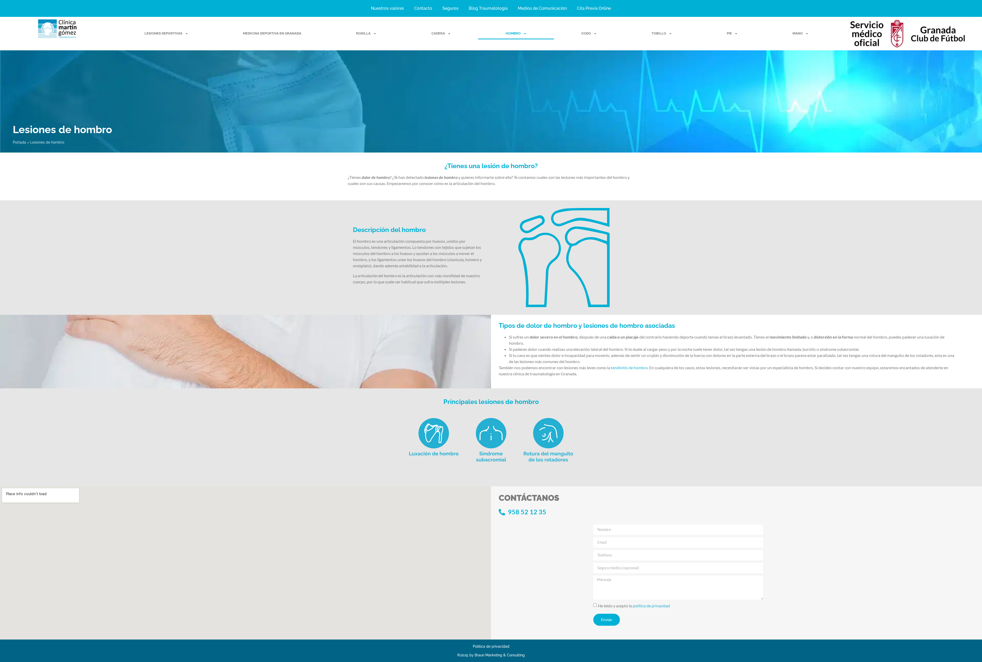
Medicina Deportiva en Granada (272, 33)
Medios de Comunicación (542, 8)
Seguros (450, 8)
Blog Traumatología (488, 8)
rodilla (363, 33)
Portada (19, 142)
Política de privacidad (491, 646)
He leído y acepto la (634, 605)
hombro (513, 33)
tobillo (659, 33)
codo (586, 33)
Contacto (423, 8)
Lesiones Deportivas (163, 33)
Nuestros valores (387, 8)
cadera (438, 33)
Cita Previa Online (594, 8)
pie (729, 33)
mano (798, 33)
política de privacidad (651, 605)
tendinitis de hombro (629, 367)
